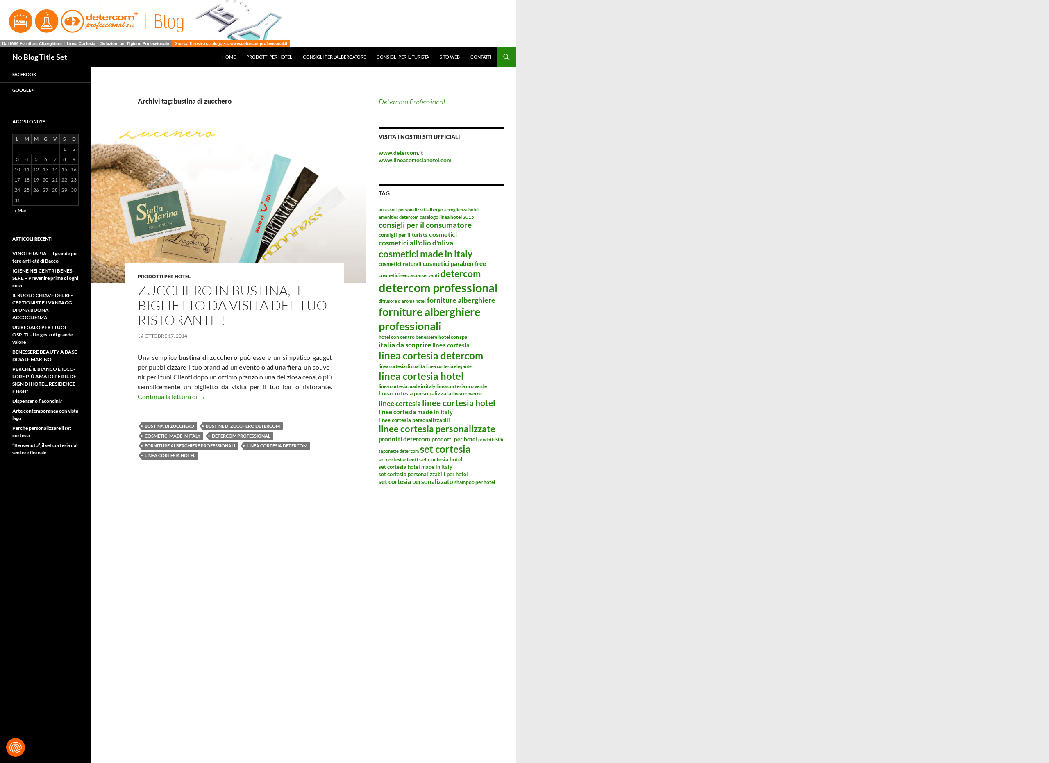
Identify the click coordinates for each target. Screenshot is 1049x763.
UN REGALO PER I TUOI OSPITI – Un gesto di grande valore (42, 334)
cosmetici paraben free (454, 263)
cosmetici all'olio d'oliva (416, 242)
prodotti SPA (491, 439)
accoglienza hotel (461, 209)
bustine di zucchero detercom (243, 426)
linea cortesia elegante (449, 366)
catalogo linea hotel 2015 (447, 217)
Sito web (450, 56)
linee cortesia (400, 403)
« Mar (20, 210)
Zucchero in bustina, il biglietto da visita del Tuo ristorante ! (232, 305)
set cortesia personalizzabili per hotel (423, 474)
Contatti (480, 56)
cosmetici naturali (400, 264)
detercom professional (241, 435)
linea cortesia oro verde (461, 386)
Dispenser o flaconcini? (37, 401)
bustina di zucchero (169, 426)
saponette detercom (399, 451)
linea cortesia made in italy (407, 386)
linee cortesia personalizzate (437, 429)
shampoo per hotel (474, 482)
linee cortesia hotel (458, 402)
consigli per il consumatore (425, 224)
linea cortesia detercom (277, 445)
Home (229, 56)
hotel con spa (452, 337)
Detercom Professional (412, 101)
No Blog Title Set (39, 56)
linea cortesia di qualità (402, 366)
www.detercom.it (401, 152)
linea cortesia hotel (170, 455)
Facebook (24, 74)
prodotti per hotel (454, 439)
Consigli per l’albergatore (334, 56)
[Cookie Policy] (15, 747)
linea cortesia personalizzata (415, 393)
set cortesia (445, 449)
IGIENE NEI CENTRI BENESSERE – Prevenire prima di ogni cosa (45, 278)
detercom (460, 273)
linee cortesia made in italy (416, 412)
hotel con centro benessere (408, 337)
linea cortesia (451, 345)
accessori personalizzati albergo (411, 209)
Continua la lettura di (171, 396)
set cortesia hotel (441, 459)
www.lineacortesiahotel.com (415, 160)
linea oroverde (467, 393)
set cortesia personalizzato (416, 481)
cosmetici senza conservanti (409, 275)
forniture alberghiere (461, 299)
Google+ (23, 90)
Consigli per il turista (403, 56)
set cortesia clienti (398, 459)
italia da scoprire (405, 345)
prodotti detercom (404, 439)
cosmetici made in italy (172, 435)
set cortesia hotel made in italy (415, 466)
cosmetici (443, 234)
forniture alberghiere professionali (190, 445)
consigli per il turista (403, 235)
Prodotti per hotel (269, 56)
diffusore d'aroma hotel (402, 301)
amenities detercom (398, 217)
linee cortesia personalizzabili (414, 420)
